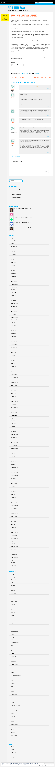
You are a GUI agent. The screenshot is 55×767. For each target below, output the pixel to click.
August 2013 (14, 287)
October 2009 (14, 412)
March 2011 (13, 366)
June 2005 (13, 543)
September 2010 (14, 382)
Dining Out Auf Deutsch (16, 194)
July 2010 (13, 388)
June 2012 (13, 325)
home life (13, 628)
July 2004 (13, 562)
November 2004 (14, 551)
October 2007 (14, 478)
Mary (12, 650)
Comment (45, 171)
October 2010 (14, 379)
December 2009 (14, 407)
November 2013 (14, 281)
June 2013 (13, 292)
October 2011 (14, 347)
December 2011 (14, 341)
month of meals (14, 664)
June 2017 (13, 240)
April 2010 (13, 396)
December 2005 (14, 538)
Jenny (12, 637)
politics (12, 691)
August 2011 (14, 352)
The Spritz (14, 200)
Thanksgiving (14, 729)
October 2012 (14, 314)
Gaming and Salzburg (16, 197)
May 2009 (13, 426)
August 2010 (14, 385)
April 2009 (13, 429)
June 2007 (13, 489)
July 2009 (13, 420)
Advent (12, 574)
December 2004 (14, 549)
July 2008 (13, 453)
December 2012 (14, 309)
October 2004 (14, 554)
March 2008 (13, 464)
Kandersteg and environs (17, 191)
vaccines (13, 738)
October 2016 (14, 248)
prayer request (14, 694)
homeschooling (14, 631)
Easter (12, 609)
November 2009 (14, 409)
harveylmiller (16, 227)
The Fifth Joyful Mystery (26, 227)
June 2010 (13, 390)
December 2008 (14, 440)
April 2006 (13, 527)
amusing (13, 577)
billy (12, 582)
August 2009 (14, 418)
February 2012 (14, 336)
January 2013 (14, 306)
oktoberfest (13, 678)
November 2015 (14, 257)
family (12, 615)
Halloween (13, 626)
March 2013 (13, 300)
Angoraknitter (13, 113)
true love (13, 732)
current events (14, 601)
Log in (12, 749)
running (12, 718)
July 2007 (13, 486)
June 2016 (13, 251)
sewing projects (14, 724)
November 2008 (14, 442)
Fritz (12, 617)
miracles (13, 658)
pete (12, 686)
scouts (12, 721)
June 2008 (13, 456)
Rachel (12, 122)
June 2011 (13, 358)
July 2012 (13, 322)
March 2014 (13, 273)
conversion (13, 598)
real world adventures (15, 705)
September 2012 (14, 317)
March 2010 (13, 399)
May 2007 (13, 491)
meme (12, 653)
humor (12, 634)
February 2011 (14, 369)
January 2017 (14, 246)
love (12, 648)
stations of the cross (15, 727)
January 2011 (14, 371)
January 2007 (14, 502)
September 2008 (14, 448)
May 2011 (13, 360)
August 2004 (14, 560)
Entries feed (13, 752)
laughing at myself (15, 642)
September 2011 (14, 349)
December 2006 (14, 505)
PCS (12, 680)
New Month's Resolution (16, 675)
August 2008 (14, 450)
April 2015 (13, 262)
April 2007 (13, 494)
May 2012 (13, 328)
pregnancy (13, 699)
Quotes (12, 702)
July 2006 (13, 519)
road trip (13, 716)
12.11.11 (5, 16)
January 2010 (14, 404)
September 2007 (14, 480)
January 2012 (14, 339)
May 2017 (13, 243)
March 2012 (13, 333)
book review (13, 587)
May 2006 (13, 524)
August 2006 (14, 516)
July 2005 (13, 540)
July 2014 (13, 265)
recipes (12, 708)
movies (12, 669)
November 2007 (14, 475)
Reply (48, 88)
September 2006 (14, 513)
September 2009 (14, 415)
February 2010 (14, 401)
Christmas (13, 593)
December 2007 (14, 472)
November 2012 (14, 311)
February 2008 (14, 467)
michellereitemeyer (5, 19)
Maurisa (12, 89)
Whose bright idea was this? (17, 77)
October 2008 (14, 445)
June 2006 (13, 521)
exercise (13, 612)
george (12, 623)
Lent (12, 645)
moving (12, 672)
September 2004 (14, 557)
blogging (13, 585)
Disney (12, 607)
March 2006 (13, 530)
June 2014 (13, 268)
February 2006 (14, 532)
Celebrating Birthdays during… (26, 217)
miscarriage (13, 661)
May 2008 (13, 459)
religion (12, 713)
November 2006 (14, 508)
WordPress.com (14, 757)
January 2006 (14, 535)
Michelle (12, 143)
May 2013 (13, 295)
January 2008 (14, 470)
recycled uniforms (15, 710)
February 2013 (14, 303)
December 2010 (14, 374)
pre (12, 697)
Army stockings (14, 579)
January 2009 (14, 437)
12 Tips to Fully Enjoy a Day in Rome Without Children (23, 189)
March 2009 (13, 431)
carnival (13, 590)
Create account (14, 746)
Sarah (12, 131)
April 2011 (13, 363)
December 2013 (14, 278)
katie (12, 639)
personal (13, 683)
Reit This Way (16, 7)
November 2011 (14, 344)
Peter (12, 688)
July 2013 (13, 289)
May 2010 (13, 393)
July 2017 (13, 238)
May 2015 (13, 259)
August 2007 (14, 483)
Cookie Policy (26, 764)
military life (13, 656)
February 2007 (14, 500)
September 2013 (14, 284)
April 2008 (13, 461)
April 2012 (13, 330)
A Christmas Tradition (27, 208)
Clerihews (13, 596)
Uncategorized (25, 73)
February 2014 (14, 276)
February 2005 (14, 546)
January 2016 (14, 254)
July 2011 (13, 355)
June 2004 (13, 565)
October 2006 (14, 510)
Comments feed (14, 755)
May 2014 (13, 270)
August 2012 (14, 319)
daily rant (13, 604)
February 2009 (14, 434)
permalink (37, 73)
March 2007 (13, 497)
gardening (13, 620)
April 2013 (13, 298)
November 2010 (14, 377)
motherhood (13, 667)
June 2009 (13, 423)
